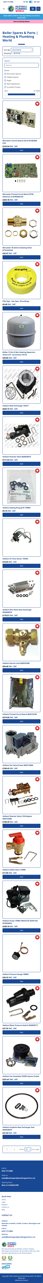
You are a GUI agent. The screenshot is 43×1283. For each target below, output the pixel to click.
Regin (9, 80)
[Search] (38, 9)
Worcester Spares (14, 74)
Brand (6, 70)
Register (5, 1205)
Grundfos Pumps (13, 87)
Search (7, 61)
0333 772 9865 (8, 2)
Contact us (5, 1207)
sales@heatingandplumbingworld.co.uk (18, 1178)
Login (4, 1202)
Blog (3, 1210)
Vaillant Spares (13, 77)
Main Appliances (13, 84)
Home (4, 1200)
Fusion (25, 1280)
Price (6, 91)
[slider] (6, 94)
